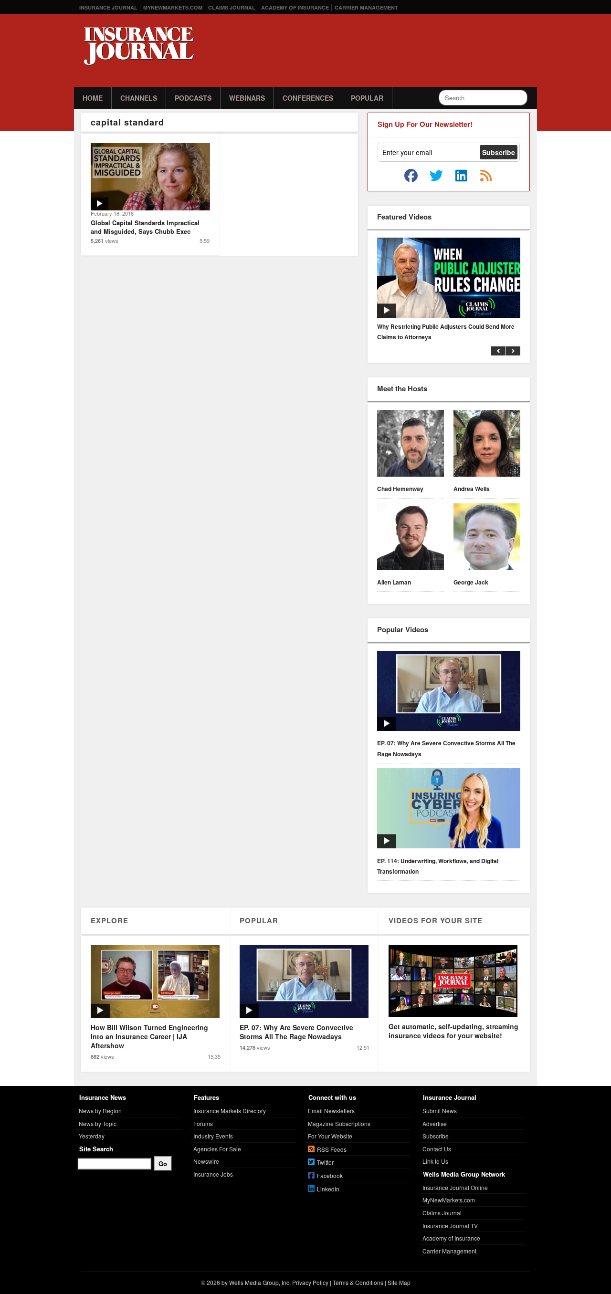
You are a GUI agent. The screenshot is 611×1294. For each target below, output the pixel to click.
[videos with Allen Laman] (410, 538)
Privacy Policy (310, 1282)
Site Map (399, 1282)
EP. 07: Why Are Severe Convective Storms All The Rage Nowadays (446, 748)
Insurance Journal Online (455, 1187)
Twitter (325, 1162)
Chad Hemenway (400, 488)
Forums (203, 1123)
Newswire (206, 1161)
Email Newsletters (331, 1110)
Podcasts (193, 98)
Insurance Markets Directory (229, 1110)
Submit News (439, 1110)
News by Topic (97, 1123)
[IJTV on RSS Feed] (486, 176)
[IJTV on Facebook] (411, 176)
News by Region (100, 1110)
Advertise (434, 1123)
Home (93, 98)
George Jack (470, 582)
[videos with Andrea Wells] (486, 445)
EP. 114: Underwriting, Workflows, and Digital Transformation (437, 866)
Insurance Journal (108, 7)
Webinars (247, 98)
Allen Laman (394, 582)
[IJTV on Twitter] (436, 176)
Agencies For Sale (217, 1149)
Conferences (308, 98)
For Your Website (330, 1136)
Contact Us (436, 1149)
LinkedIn (328, 1189)
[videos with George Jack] (486, 538)
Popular (367, 98)
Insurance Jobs (213, 1174)
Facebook (330, 1175)
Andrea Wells (471, 488)
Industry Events (213, 1136)
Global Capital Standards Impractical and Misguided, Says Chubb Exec (145, 227)
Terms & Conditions (358, 1282)
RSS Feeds (332, 1149)
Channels (138, 98)
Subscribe (435, 1136)
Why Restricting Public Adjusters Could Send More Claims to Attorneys (446, 331)
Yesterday (92, 1136)
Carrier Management (366, 7)
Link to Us (435, 1161)
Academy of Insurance (295, 7)
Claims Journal (231, 7)
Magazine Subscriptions (339, 1123)
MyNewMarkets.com (172, 7)
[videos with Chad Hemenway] (410, 445)
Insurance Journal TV (450, 1225)
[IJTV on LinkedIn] (461, 176)
